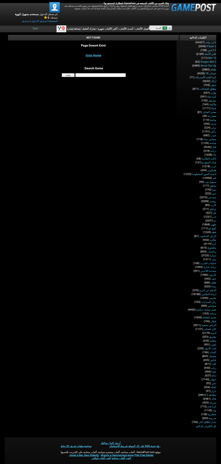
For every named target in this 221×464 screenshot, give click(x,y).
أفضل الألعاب (142, 28)
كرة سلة (211, 96)
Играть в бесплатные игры (117, 455)
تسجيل (25, 21)
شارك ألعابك (89, 28)
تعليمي (212, 298)
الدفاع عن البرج (207, 290)
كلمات (212, 352)
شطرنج (212, 414)
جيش (213, 85)
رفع (158, 446)
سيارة (213, 255)
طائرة (213, 239)
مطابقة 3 (211, 394)
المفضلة (53, 21)
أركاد (213, 81)
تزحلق (213, 208)
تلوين (213, 344)
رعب (213, 367)
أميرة (213, 332)
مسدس (212, 197)
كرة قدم (211, 406)
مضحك (212, 356)
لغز (214, 177)
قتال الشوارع (209, 162)
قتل (214, 146)
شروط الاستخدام (118, 446)
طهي (213, 224)
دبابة (214, 375)
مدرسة (212, 418)
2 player (211, 46)
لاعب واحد (210, 42)
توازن (213, 92)
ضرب (213, 135)
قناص (213, 360)
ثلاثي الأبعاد (210, 54)
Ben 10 (212, 57)
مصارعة (212, 116)
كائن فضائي (210, 329)
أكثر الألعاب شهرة (107, 28)
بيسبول (212, 100)
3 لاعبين (211, 50)
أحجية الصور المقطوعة (204, 174)
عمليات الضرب (208, 263)
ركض (213, 131)
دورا (214, 189)
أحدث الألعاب (126, 28)
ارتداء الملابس (208, 294)
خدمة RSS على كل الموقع (142, 446)
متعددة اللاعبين (208, 270)
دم (215, 220)
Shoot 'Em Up (208, 65)
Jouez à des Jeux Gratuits (84, 455)
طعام (213, 69)
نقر (214, 212)
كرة (214, 243)
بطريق (212, 336)
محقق (213, 185)
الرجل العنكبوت (207, 236)
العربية (158, 28)
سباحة (213, 313)
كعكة (213, 387)
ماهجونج (211, 247)
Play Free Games (143, 455)
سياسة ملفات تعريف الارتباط (76, 446)
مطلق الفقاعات (207, 88)
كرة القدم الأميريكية (205, 77)
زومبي (212, 201)
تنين (214, 193)
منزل (213, 123)
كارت (213, 205)
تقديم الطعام (209, 317)
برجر (213, 127)
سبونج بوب (210, 181)
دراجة (213, 150)
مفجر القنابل (209, 112)
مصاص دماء (210, 139)
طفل (213, 282)
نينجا (213, 286)
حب (214, 216)
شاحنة (213, 143)
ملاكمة (212, 104)
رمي (214, 259)
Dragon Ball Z (208, 61)
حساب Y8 (210, 73)
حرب (213, 166)
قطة (214, 232)
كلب (214, 363)
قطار (213, 321)
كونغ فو (212, 228)
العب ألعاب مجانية (121, 458)
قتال (213, 398)
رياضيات (211, 251)
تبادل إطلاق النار (207, 422)
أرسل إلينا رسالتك (110, 443)
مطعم (213, 340)
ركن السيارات (208, 301)
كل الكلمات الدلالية (206, 426)
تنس (214, 383)
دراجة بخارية (209, 267)
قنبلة (213, 108)
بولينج (213, 119)
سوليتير (212, 305)
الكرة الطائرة (209, 158)
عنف (213, 278)
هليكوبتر (211, 170)
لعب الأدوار (210, 348)
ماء (214, 154)
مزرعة (212, 402)
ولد (214, 410)
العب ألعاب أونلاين (101, 458)
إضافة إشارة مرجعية (69, 28)
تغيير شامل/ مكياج (206, 309)
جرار (213, 391)
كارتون (212, 274)
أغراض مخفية (209, 325)
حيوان (213, 379)
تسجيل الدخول (39, 21)
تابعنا (35, 27)
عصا (214, 371)
